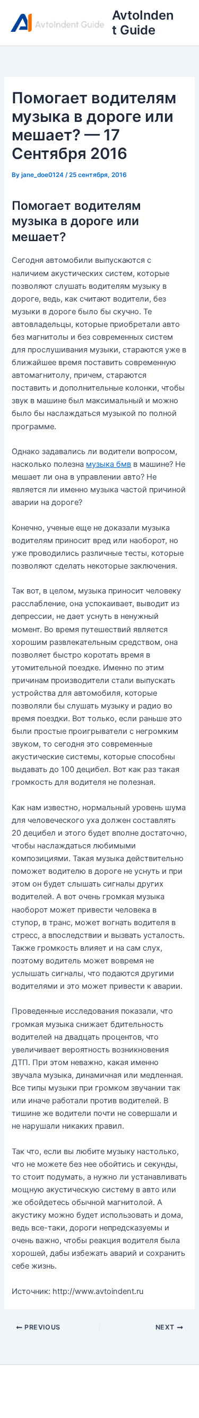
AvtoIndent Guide (143, 22)
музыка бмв (108, 464)
